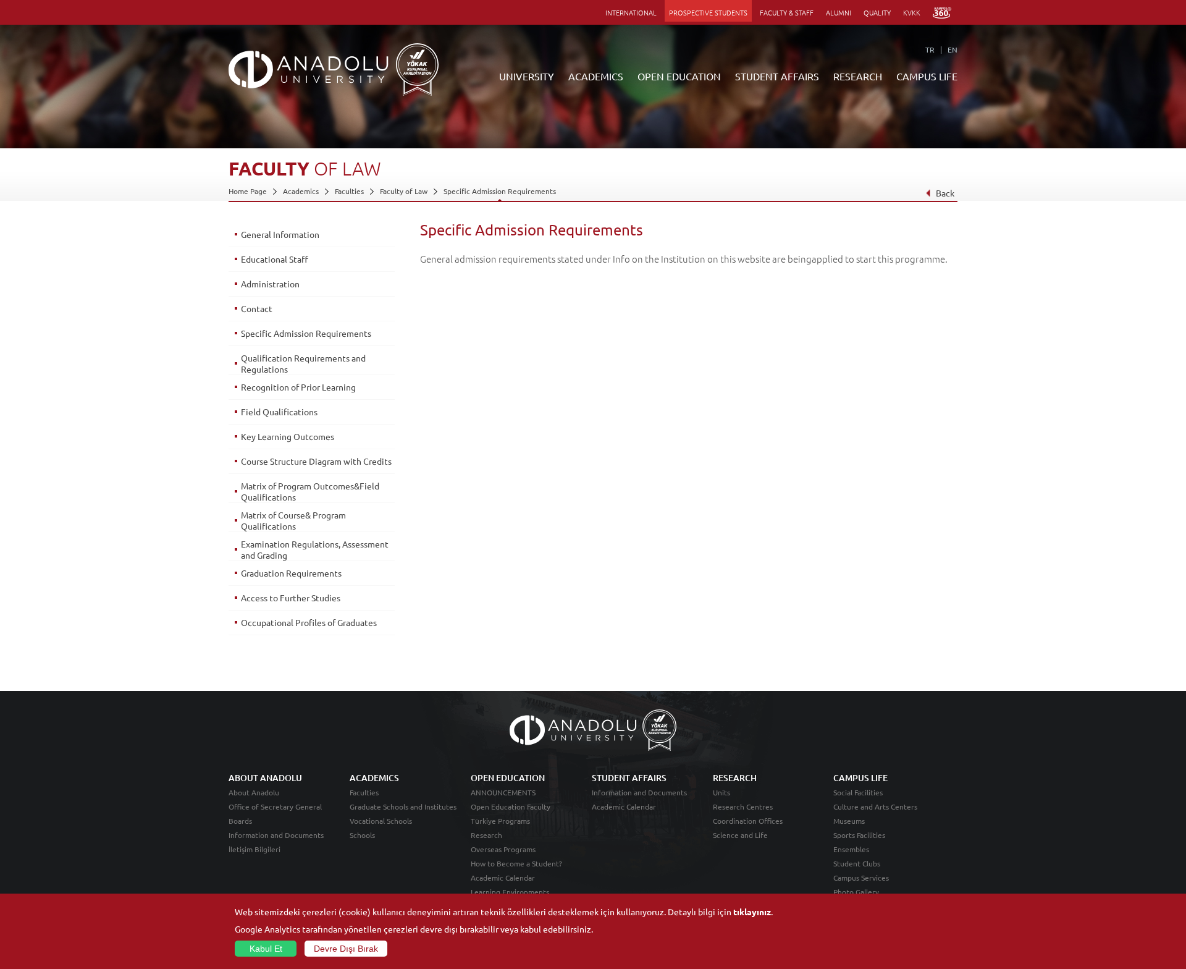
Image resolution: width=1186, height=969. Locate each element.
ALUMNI (838, 12)
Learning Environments (510, 892)
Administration (270, 283)
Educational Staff (274, 258)
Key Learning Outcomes (287, 436)
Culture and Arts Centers (875, 806)
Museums (849, 821)
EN (952, 49)
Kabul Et (266, 949)
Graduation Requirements (291, 572)
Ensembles (851, 849)
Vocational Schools (381, 821)
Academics (301, 191)
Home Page (248, 191)
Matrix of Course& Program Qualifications (293, 520)
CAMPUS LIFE (926, 76)
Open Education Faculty (510, 806)
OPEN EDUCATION (679, 76)
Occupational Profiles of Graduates (309, 622)
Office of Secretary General (275, 806)
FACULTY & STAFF (787, 12)
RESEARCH (857, 76)
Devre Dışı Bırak (346, 949)
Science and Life (740, 835)
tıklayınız (752, 911)
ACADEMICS (595, 76)
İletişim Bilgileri (254, 849)
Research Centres (743, 806)
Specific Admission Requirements (500, 191)
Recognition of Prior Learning (298, 386)
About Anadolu (254, 792)
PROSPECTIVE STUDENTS (708, 12)
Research (486, 835)
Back (945, 192)
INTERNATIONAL (631, 12)
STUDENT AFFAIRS (777, 76)
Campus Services (861, 877)
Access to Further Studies (290, 597)
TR (930, 49)
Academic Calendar (503, 877)
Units (721, 792)
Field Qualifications (279, 411)
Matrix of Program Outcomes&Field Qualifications (310, 491)
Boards (240, 821)
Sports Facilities (859, 835)
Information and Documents (276, 835)
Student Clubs (856, 863)
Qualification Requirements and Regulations (303, 363)
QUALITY (877, 12)
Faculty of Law (403, 191)
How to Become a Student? (516, 863)
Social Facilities (858, 792)
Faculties (349, 191)
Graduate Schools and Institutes (403, 806)
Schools (362, 835)
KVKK (911, 12)
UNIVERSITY (526, 76)
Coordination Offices (748, 821)
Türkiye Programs (500, 821)
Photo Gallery (856, 892)
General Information (280, 234)
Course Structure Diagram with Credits (316, 461)
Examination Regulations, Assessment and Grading (315, 549)
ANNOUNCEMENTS (503, 792)
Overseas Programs (503, 849)
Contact (256, 308)
